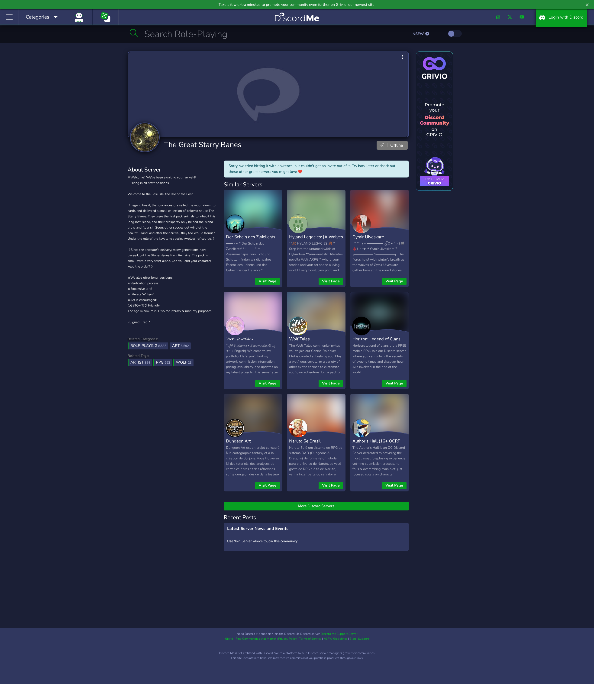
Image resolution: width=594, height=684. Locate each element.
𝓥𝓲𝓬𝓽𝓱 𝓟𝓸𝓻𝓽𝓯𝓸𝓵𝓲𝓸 (239, 339)
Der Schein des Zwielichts (250, 237)
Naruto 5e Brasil (304, 441)
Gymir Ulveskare (368, 237)
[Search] (134, 33)
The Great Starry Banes (202, 145)
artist (140, 362)
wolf (184, 362)
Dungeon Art (238, 441)
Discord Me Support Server (339, 634)
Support (363, 639)
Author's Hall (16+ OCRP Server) (376, 444)
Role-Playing (148, 345)
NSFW (419, 33)
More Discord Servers (316, 506)
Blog (352, 639)
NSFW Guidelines (335, 639)
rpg (163, 362)
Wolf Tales (299, 339)
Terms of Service (310, 639)
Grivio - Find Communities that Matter (250, 639)
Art (180, 345)
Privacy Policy (287, 639)
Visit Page (267, 281)
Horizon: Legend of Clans (376, 339)
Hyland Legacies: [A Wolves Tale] (316, 240)
